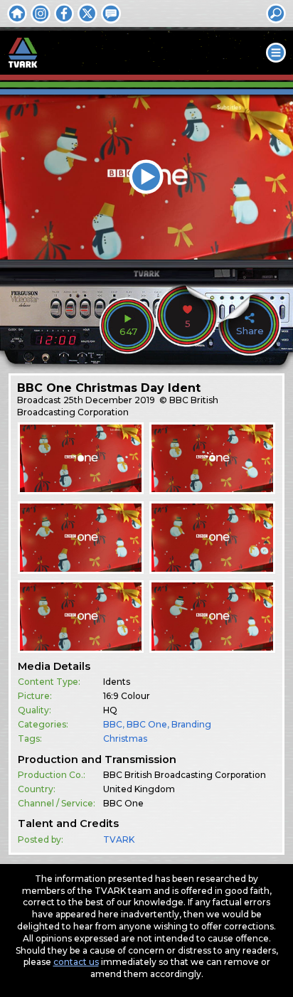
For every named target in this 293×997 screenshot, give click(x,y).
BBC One (147, 724)
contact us (76, 961)
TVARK (118, 839)
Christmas (125, 738)
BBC (112, 724)
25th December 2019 (109, 400)
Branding (191, 724)
